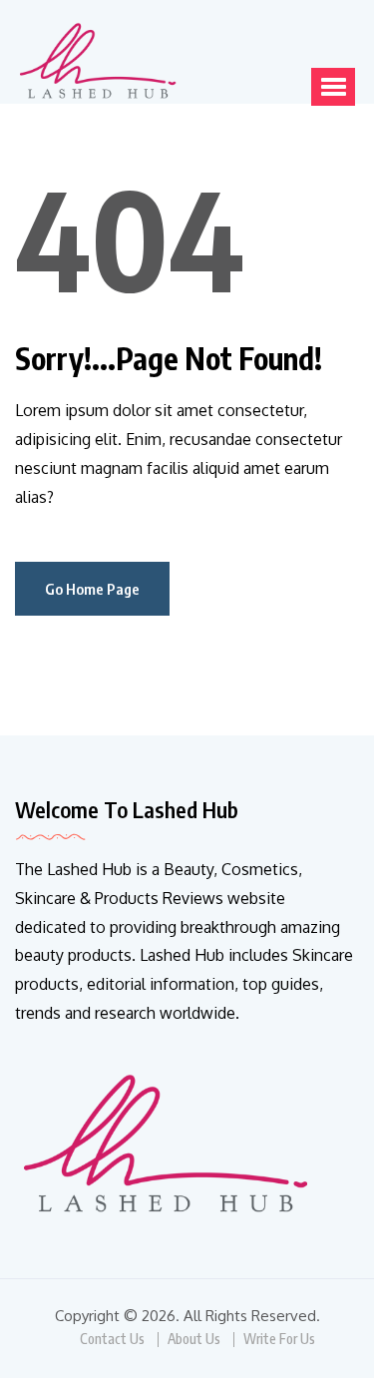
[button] (333, 87)
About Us (194, 1339)
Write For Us (279, 1339)
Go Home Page (92, 589)
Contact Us (112, 1339)
